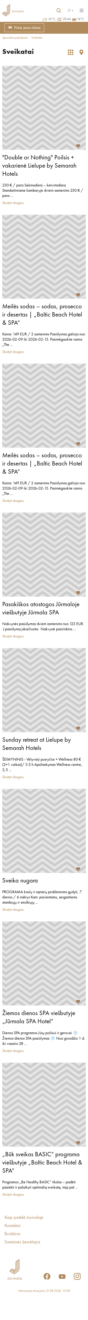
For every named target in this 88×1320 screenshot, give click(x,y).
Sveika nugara (20, 881)
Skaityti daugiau (13, 203)
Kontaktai (13, 1226)
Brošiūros (12, 1234)
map (81, 52)
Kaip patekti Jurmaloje (24, 1217)
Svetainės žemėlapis (22, 1242)
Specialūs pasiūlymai (15, 37)
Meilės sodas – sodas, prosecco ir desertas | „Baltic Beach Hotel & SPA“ (42, 315)
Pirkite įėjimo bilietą (27, 28)
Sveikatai (36, 37)
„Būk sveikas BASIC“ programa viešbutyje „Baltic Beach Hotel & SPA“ (42, 1163)
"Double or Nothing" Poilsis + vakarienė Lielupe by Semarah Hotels (39, 166)
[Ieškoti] (58, 10)
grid (70, 52)
